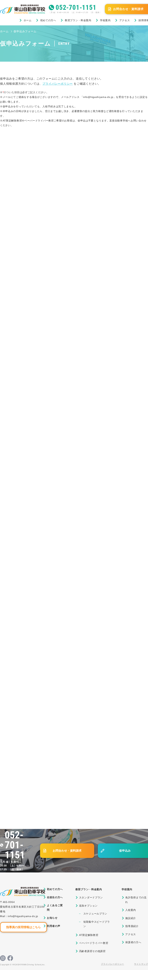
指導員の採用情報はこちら (23, 927)
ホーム (28, 20)
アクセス (124, 20)
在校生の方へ (55, 897)
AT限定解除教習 (88, 935)
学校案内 (105, 20)
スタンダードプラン (91, 897)
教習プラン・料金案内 (78, 20)
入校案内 (130, 910)
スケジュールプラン (95, 913)
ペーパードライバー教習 (93, 943)
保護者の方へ (133, 942)
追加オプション (88, 905)
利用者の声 (53, 925)
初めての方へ (48, 20)
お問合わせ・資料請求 (67, 850)
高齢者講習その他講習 (92, 951)
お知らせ (52, 917)
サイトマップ (141, 964)
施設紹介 (130, 918)
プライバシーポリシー (57, 83)
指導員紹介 (132, 926)
